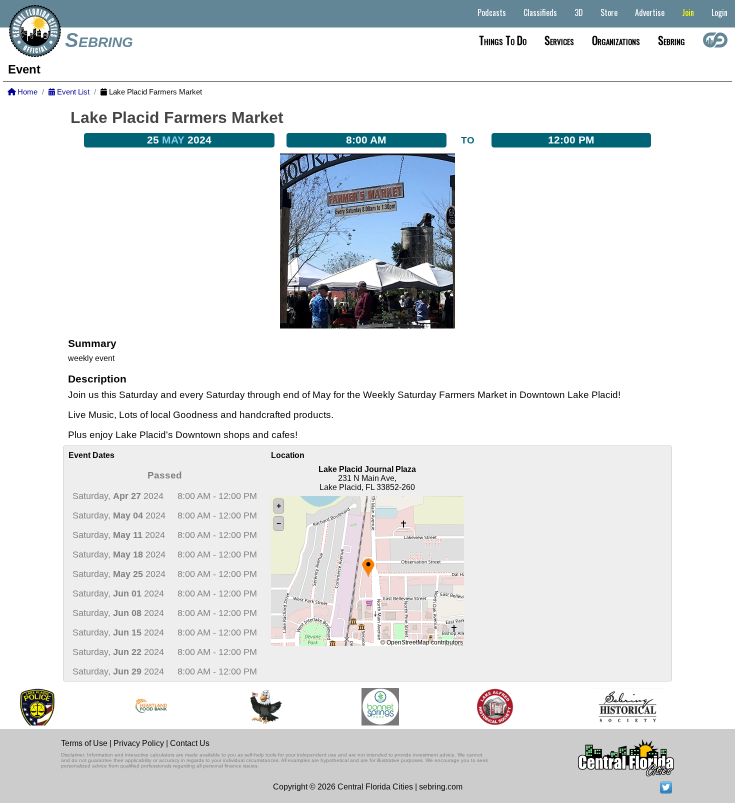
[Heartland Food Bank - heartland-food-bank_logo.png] (131, 707)
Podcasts (492, 12)
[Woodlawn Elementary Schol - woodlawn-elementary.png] (245, 707)
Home (27, 92)
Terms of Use (84, 743)
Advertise (649, 12)
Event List (72, 92)
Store (609, 12)
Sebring (99, 40)
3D (578, 12)
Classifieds (540, 12)
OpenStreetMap (408, 642)
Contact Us (190, 743)
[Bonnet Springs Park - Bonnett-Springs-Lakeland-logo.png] (360, 707)
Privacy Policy (139, 743)
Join (688, 12)
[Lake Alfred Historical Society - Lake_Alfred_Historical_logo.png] (475, 707)
